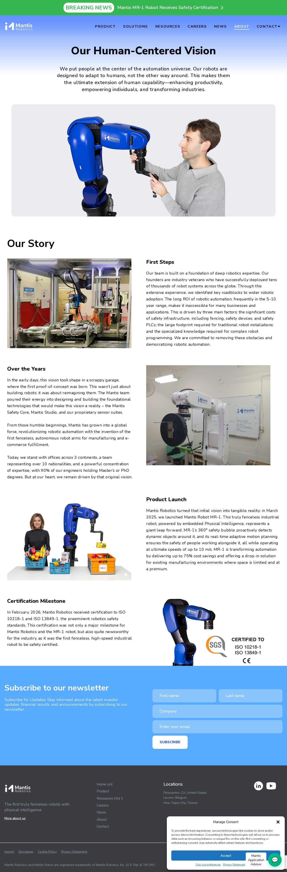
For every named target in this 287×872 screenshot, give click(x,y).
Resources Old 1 (110, 798)
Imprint (9, 852)
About (241, 26)
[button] (278, 822)
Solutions (135, 26)
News (220, 26)
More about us (15, 818)
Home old (104, 784)
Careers (197, 26)
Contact (267, 26)
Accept (225, 855)
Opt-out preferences (208, 864)
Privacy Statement (234, 864)
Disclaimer (26, 852)
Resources (167, 26)
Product (105, 26)
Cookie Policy (47, 852)
